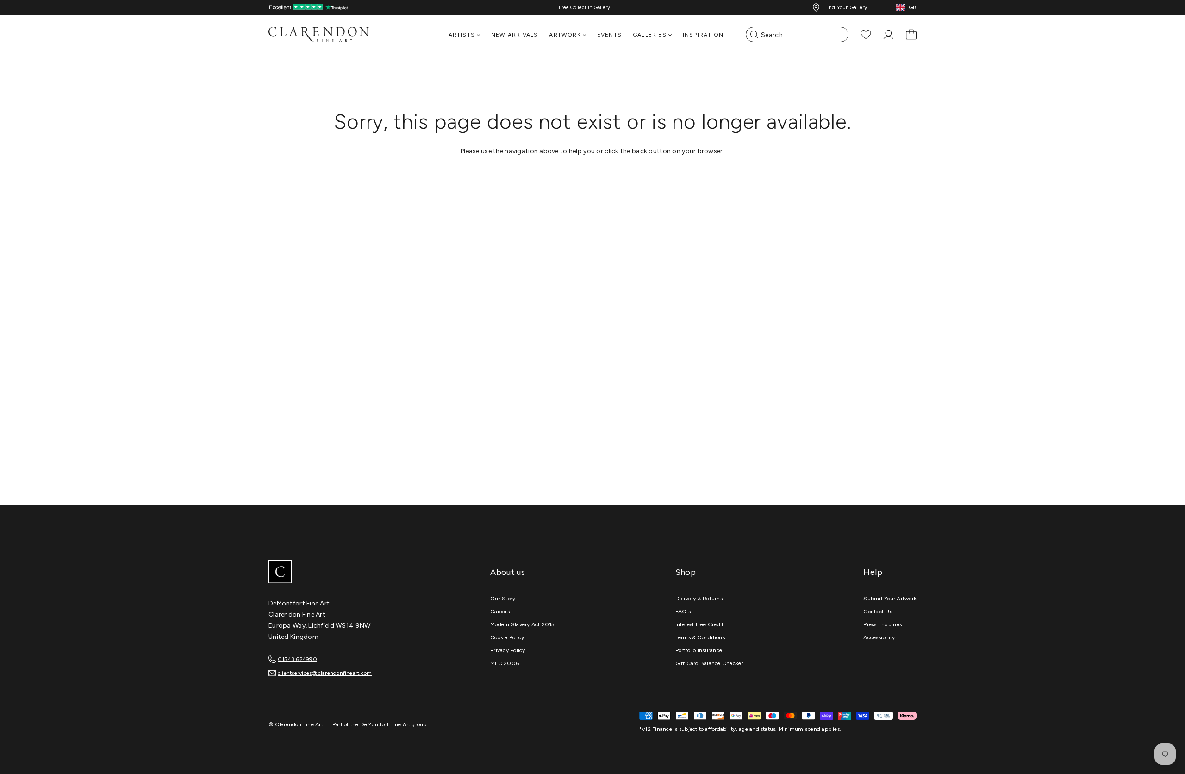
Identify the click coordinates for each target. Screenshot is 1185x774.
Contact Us (877, 611)
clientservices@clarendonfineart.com (325, 673)
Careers (500, 611)
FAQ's (683, 611)
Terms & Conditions (700, 637)
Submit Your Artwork (890, 598)
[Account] (888, 34)
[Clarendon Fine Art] (337, 572)
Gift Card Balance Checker (709, 663)
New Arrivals (514, 34)
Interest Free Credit (699, 624)
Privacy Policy (507, 650)
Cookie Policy (507, 637)
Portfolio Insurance (699, 650)
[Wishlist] (866, 34)
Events (609, 34)
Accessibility (879, 637)
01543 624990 (297, 658)
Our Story (502, 598)
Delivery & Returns (699, 598)
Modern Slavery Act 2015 (522, 624)
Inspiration (703, 34)
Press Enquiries (882, 624)
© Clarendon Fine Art (295, 724)
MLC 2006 (504, 663)
